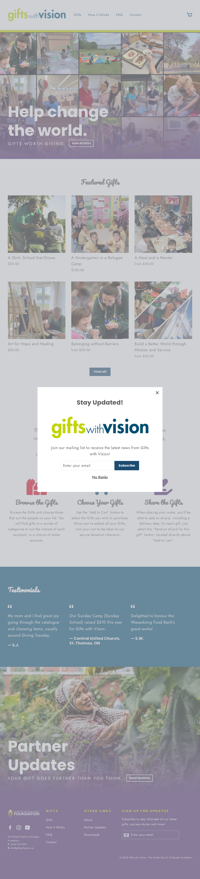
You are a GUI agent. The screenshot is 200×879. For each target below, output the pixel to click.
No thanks (100, 477)
